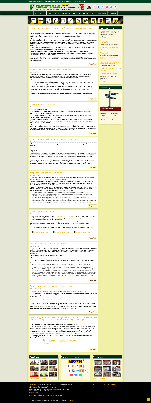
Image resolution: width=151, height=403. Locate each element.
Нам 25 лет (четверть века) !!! (110, 31)
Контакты (83, 384)
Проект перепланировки (42, 211)
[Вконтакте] (75, 374)
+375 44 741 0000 (104, 117)
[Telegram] (102, 7)
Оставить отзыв (66, 378)
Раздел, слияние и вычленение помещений (51, 69)
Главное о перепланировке (43, 104)
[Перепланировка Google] (85, 370)
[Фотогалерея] (107, 368)
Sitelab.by (70, 400)
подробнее (103, 37)
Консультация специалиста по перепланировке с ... (109, 63)
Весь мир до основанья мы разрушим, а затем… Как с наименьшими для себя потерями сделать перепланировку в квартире (63, 318)
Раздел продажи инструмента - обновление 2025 (110, 41)
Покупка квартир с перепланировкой (48, 243)
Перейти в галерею (99, 378)
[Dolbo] (75, 361)
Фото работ (107, 384)
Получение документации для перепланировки (53, 139)
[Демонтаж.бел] (77, 366)
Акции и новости (109, 36)
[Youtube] (107, 7)
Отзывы (90, 384)
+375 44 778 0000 (115, 117)
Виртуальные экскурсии (108, 73)
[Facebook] (98, 7)
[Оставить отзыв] (115, 7)
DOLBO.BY (113, 384)
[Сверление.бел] (73, 366)
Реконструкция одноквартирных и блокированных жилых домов (61, 28)
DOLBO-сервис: (33, 384)
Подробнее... (92, 64)
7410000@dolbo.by (104, 121)
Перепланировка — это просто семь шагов (51, 286)
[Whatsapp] (111, 7)
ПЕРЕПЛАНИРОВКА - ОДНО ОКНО (65, 216)
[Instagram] (94, 7)
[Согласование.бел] (81, 366)
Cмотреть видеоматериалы (38, 378)
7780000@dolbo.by (115, 121)
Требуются (104, 52)
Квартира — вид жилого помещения (48, 172)
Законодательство (98, 384)
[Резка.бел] (69, 366)
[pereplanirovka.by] (57, 7)
